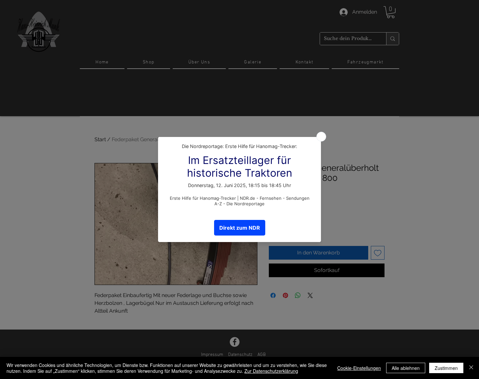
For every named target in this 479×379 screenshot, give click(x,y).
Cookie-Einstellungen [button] (359, 368)
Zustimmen (446, 368)
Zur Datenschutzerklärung (271, 371)
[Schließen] (471, 368)
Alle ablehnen (406, 368)
